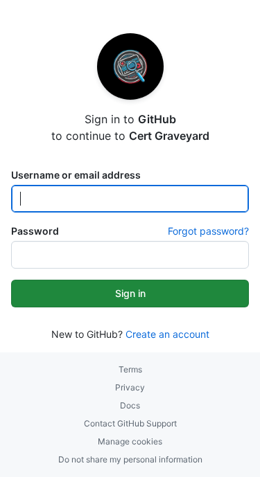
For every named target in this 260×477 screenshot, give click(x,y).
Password (35, 231)
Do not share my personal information (130, 459)
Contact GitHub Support (130, 423)
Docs (130, 405)
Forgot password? (208, 231)
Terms (130, 369)
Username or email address (76, 175)
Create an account (167, 334)
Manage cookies (130, 441)
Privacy (130, 387)
